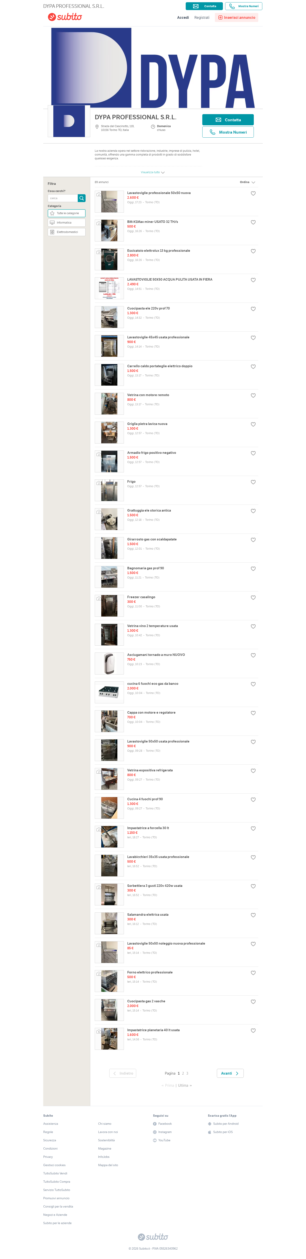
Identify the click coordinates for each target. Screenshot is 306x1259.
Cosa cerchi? (56, 191)
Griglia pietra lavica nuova (147, 424)
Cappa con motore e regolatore (151, 712)
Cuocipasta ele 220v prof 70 (148, 308)
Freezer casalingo (141, 597)
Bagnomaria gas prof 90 (145, 568)
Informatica (64, 222)
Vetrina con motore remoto (148, 395)
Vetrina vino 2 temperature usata (152, 626)
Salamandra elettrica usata (147, 914)
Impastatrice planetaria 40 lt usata (153, 1030)
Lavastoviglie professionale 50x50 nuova (159, 193)
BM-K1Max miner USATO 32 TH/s (152, 222)
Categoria (54, 206)
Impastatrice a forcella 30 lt (148, 828)
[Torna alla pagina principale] (73, 17)
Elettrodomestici (67, 232)
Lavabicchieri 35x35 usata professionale (158, 857)
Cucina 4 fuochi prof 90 (145, 799)
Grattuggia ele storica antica (149, 510)
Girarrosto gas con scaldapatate (152, 539)
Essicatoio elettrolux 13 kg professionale (158, 250)
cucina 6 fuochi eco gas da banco (152, 683)
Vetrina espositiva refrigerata (150, 770)
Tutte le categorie (68, 213)
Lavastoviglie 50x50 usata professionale (158, 741)
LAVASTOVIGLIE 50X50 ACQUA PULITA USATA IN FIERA (169, 279)
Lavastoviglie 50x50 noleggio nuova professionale (166, 943)
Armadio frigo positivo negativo (151, 452)
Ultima (183, 1085)
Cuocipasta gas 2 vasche (146, 1001)
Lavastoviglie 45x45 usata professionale (158, 337)
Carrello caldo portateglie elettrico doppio (159, 366)
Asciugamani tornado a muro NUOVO (156, 655)
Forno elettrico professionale (150, 972)
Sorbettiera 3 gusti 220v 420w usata (154, 885)
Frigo (131, 481)
